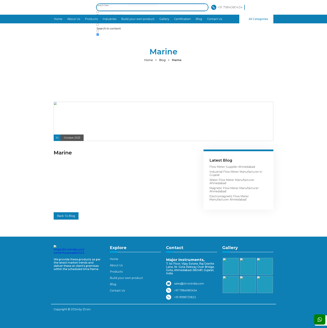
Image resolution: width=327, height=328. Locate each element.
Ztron (86, 309)
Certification (182, 19)
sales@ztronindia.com (189, 283)
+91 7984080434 (230, 7)
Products (91, 19)
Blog (199, 19)
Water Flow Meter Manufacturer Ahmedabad (231, 181)
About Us (73, 19)
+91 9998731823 (185, 297)
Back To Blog (66, 216)
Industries (109, 19)
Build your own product (137, 19)
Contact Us (214, 19)
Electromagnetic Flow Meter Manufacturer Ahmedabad (229, 198)
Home (58, 19)
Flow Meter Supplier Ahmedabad (232, 166)
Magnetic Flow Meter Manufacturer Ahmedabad (234, 190)
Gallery (164, 19)
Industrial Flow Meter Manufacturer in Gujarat (235, 173)
